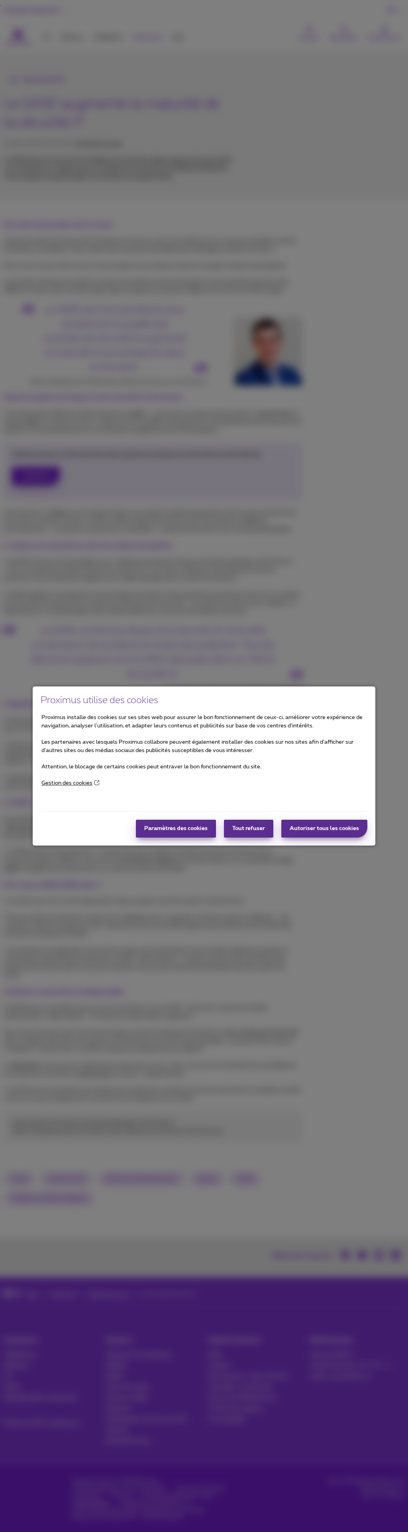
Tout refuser (248, 828)
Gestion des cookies (66, 783)
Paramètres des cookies (176, 828)
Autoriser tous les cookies (324, 828)
